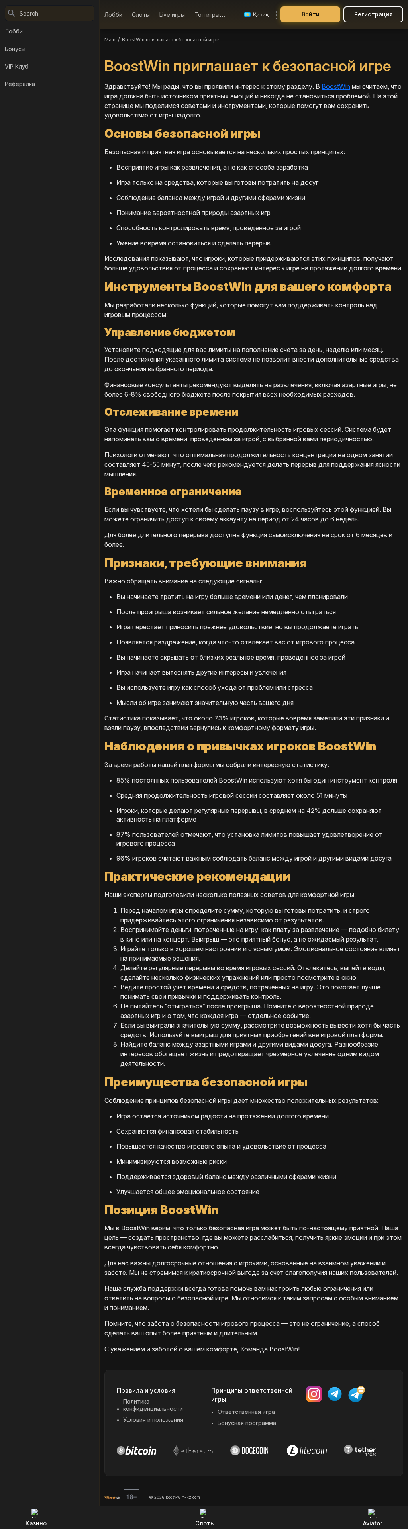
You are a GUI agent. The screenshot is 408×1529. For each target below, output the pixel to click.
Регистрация (373, 14)
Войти (311, 14)
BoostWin (336, 86)
